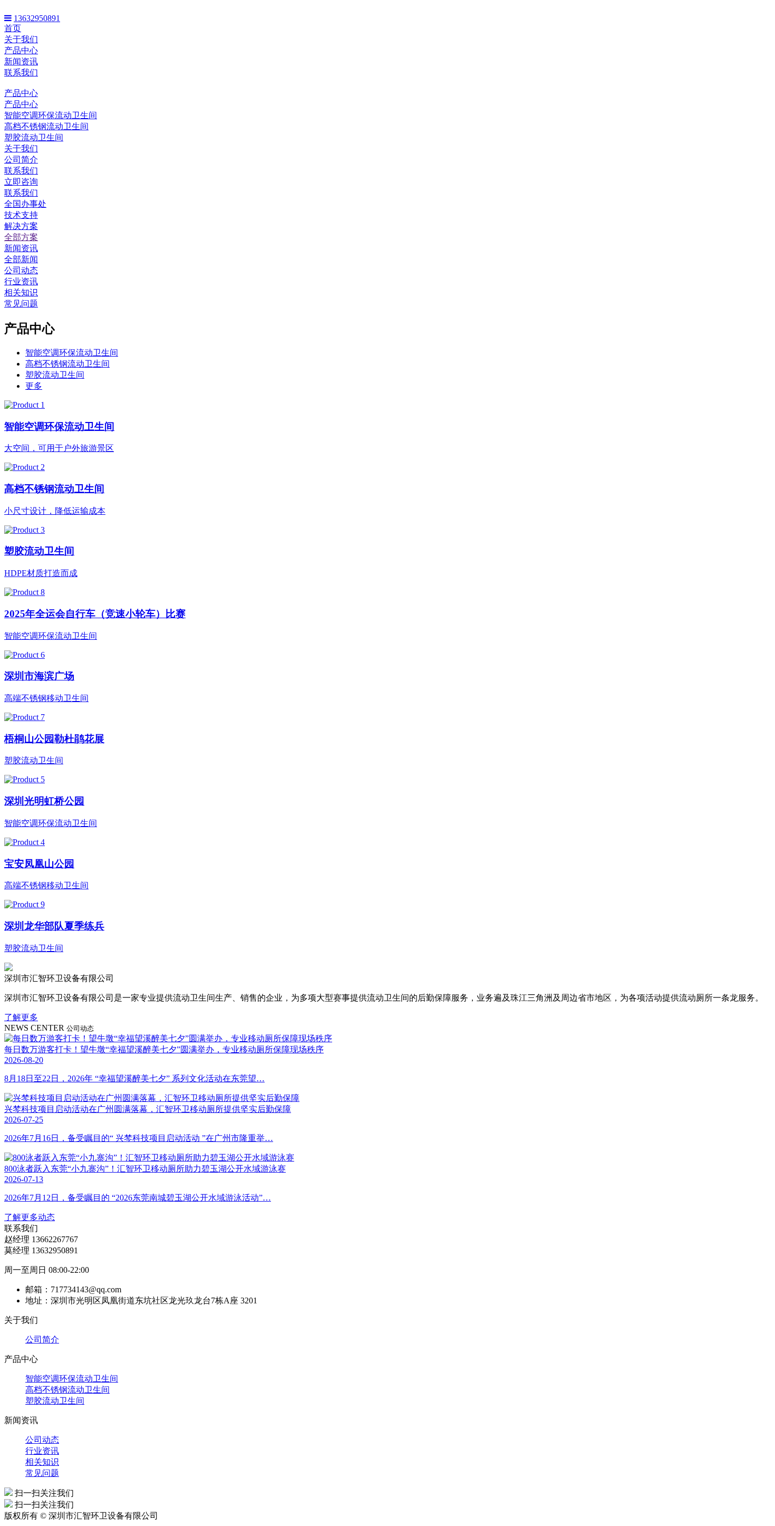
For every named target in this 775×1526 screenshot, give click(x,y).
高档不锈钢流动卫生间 (46, 126)
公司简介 (21, 159)
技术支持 (21, 214)
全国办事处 (25, 203)
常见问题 (21, 303)
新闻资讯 (21, 61)
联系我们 (21, 72)
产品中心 (21, 50)
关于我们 (21, 39)
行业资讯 (21, 281)
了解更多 (21, 1017)
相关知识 (21, 292)
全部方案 (21, 237)
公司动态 (21, 270)
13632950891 (37, 18)
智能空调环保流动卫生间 (50, 115)
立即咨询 (21, 181)
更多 (33, 385)
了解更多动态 (29, 1217)
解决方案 (21, 226)
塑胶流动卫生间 (33, 137)
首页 (12, 28)
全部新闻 (21, 259)
